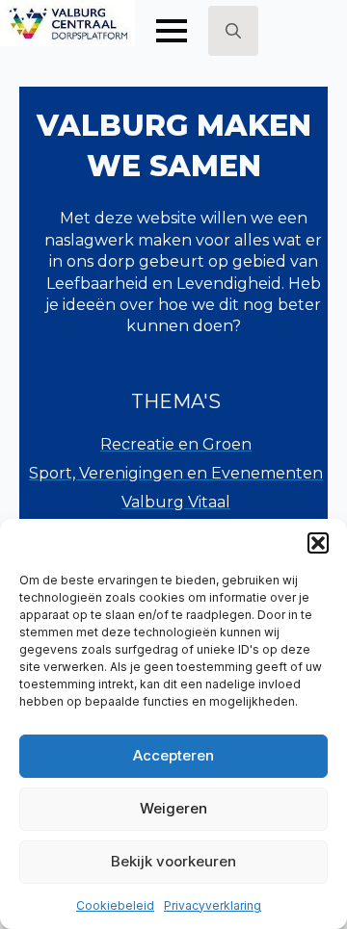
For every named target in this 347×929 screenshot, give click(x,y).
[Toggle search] (233, 31)
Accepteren (173, 755)
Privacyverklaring (212, 905)
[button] (318, 543)
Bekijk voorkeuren (173, 861)
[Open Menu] (171, 30)
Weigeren (173, 808)
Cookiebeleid (115, 905)
